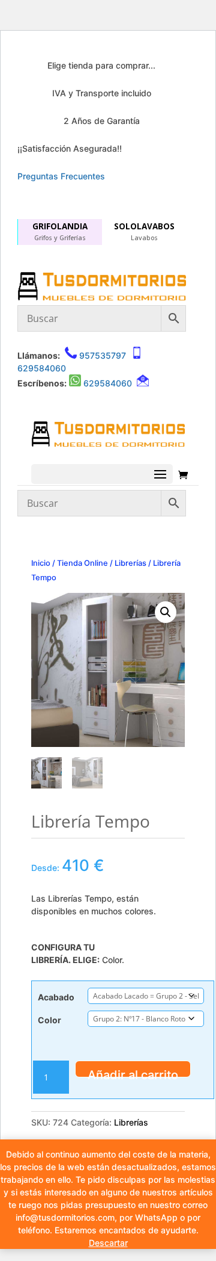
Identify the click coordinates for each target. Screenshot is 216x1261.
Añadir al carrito (133, 1072)
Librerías (130, 563)
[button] (165, 612)
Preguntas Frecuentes (61, 176)
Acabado (56, 997)
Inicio (40, 563)
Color (49, 1020)
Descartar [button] (108, 1243)
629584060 (41, 368)
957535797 (102, 355)
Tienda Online (82, 563)
